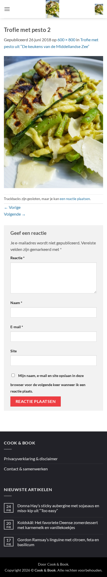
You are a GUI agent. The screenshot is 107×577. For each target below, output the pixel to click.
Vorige (12, 207)
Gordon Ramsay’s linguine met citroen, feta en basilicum (58, 542)
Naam (16, 302)
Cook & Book (57, 564)
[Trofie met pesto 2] (53, 121)
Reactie (17, 258)
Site (13, 351)
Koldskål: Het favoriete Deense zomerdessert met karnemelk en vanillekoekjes (57, 525)
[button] (7, 9)
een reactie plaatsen (75, 199)
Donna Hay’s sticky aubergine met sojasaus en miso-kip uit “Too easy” (58, 508)
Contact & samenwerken (26, 468)
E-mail (16, 327)
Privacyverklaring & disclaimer (31, 458)
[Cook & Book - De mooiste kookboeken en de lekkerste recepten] (52, 9)
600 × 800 (66, 39)
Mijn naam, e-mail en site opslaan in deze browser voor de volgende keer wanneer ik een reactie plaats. (47, 383)
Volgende (15, 213)
